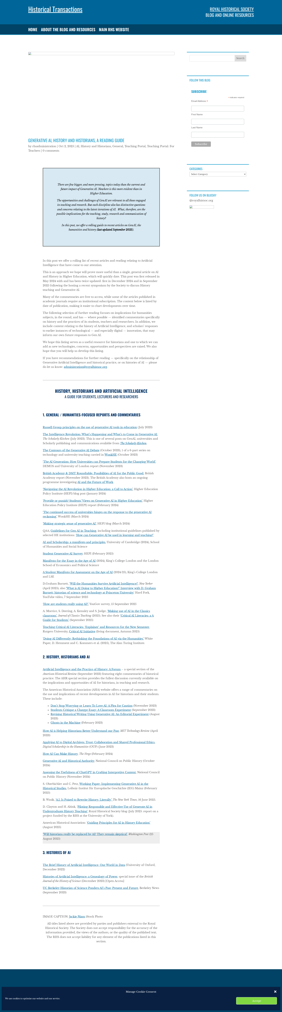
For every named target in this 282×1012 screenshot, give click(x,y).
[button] (275, 991)
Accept (256, 1000)
